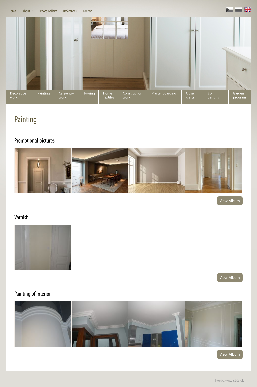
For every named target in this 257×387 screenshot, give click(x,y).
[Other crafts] (192, 97)
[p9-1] (42, 170)
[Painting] (43, 97)
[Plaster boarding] (164, 97)
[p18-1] (99, 170)
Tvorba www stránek (229, 380)
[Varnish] (21, 217)
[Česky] (228, 11)
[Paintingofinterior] (32, 293)
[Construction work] (132, 97)
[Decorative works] (19, 97)
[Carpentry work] (66, 97)
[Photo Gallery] (48, 12)
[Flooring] (88, 97)
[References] (70, 12)
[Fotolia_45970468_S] (213, 170)
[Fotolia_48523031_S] (156, 170)
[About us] (28, 12)
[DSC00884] (213, 324)
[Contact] (87, 12)
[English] (246, 11)
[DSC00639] (156, 324)
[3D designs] (215, 97)
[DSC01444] (42, 247)
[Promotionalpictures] (34, 140)
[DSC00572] (42, 324)
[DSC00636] (99, 324)
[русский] (237, 11)
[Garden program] (239, 97)
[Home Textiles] (108, 97)
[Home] (12, 12)
